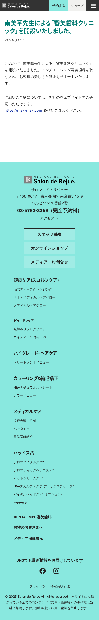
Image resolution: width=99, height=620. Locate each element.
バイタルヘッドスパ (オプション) (38, 494)
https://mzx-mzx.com (23, 110)
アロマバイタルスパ (28, 462)
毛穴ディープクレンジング (33, 289)
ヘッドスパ (24, 452)
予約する (58, 5)
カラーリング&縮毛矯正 (36, 378)
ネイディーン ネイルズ (30, 337)
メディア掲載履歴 (28, 538)
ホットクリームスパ (28, 478)
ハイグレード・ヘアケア (35, 353)
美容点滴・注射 (25, 421)
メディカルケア (28, 411)
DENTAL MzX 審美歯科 (33, 517)
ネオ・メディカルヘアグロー (34, 297)
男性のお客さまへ (28, 527)
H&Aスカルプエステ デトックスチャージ (44, 486)
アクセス (47, 218)
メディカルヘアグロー (30, 305)
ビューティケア (24, 320)
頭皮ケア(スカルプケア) (36, 280)
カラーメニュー (25, 395)
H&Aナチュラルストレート (33, 387)
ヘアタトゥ (22, 429)
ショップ (77, 5)
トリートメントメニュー (31, 362)
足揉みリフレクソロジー (31, 329)
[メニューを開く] (93, 6)
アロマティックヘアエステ (34, 470)
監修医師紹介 (23, 437)
